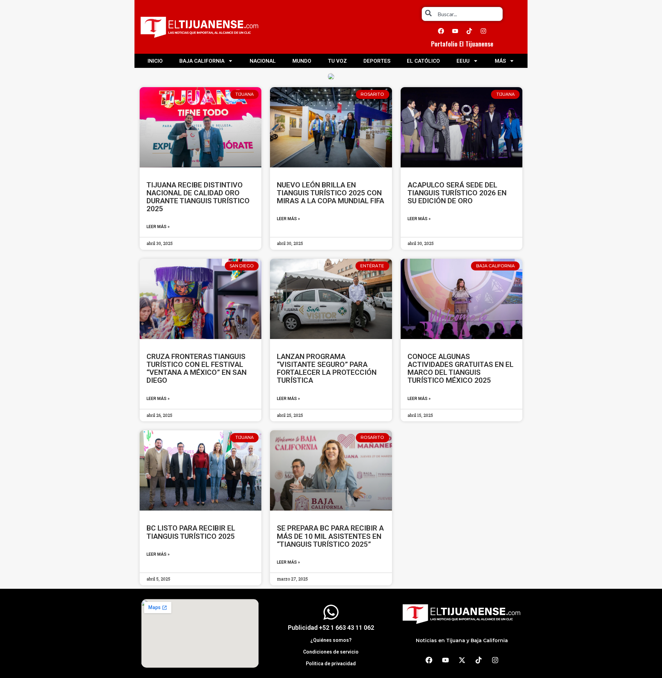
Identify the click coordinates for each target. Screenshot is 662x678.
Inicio (155, 61)
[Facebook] (441, 31)
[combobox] (462, 14)
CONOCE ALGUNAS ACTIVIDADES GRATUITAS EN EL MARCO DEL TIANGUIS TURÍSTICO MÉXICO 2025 (460, 368)
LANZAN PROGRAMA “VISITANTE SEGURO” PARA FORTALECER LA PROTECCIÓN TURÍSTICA (327, 368)
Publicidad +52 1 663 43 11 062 (331, 627)
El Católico (423, 61)
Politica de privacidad (331, 663)
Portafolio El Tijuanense (462, 43)
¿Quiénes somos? (331, 640)
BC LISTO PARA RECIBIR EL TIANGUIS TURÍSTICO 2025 (191, 532)
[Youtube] (455, 31)
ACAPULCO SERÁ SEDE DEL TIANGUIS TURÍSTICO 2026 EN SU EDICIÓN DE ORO (457, 193)
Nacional (263, 61)
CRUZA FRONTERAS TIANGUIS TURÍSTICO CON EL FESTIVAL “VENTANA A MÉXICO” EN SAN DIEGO (197, 368)
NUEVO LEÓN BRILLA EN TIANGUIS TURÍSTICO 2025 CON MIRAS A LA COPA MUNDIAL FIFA (330, 193)
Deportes (376, 61)
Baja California (201, 61)
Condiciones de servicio (331, 652)
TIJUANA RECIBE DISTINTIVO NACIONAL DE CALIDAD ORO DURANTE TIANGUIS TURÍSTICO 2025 (198, 197)
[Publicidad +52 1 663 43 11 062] (331, 612)
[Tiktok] (469, 31)
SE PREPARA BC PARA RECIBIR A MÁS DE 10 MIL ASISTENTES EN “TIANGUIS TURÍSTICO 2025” (330, 536)
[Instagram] (483, 31)
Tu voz (337, 61)
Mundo (301, 61)
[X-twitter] (462, 660)
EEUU (463, 61)
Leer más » (158, 226)
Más (500, 61)
